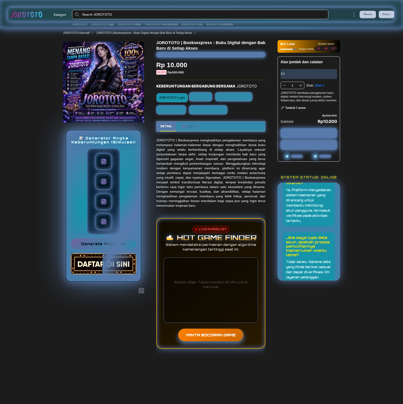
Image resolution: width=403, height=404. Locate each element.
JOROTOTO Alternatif (219, 24)
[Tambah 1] (300, 85)
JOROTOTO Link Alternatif (161, 24)
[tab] (166, 126)
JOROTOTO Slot (171, 109)
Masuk (368, 14)
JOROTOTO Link (191, 24)
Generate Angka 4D (103, 244)
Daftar (386, 14)
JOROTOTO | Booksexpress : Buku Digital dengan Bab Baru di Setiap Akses (144, 33)
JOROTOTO (79, 24)
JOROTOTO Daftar (129, 24)
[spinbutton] (292, 85)
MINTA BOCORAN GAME (211, 335)
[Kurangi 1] (284, 85)
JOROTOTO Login (102, 24)
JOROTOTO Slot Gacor (208, 109)
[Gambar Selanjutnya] (141, 290)
